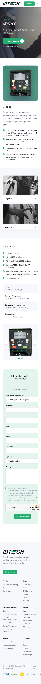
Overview (26, 585)
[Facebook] (28, 674)
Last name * (9, 416)
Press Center (27, 621)
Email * (8, 426)
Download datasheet (13, 46)
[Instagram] (37, 674)
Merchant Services (10, 623)
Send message (22, 516)
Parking (25, 594)
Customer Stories (29, 614)
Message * (9, 467)
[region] (20, 342)
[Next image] (35, 342)
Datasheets (7, 591)
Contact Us (10, 572)
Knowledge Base (9, 642)
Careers (26, 645)
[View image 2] (21, 358)
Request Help (8, 648)
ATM (24, 588)
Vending (26, 601)
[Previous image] (6, 342)
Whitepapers (27, 627)
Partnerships (27, 655)
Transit (25, 597)
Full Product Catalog (10, 585)
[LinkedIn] (34, 674)
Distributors (27, 651)
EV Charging (27, 591)
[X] (31, 674)
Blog (24, 611)
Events (25, 648)
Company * (9, 446)
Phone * (8, 436)
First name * (9, 406)
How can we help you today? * (16, 395)
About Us (26, 642)
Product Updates (9, 645)
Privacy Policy (31, 500)
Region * (8, 457)
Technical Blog (28, 624)
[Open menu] (37, 4)
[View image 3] (22, 358)
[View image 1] (19, 358)
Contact (29, 4)
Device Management (10, 626)
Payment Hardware (10, 588)
